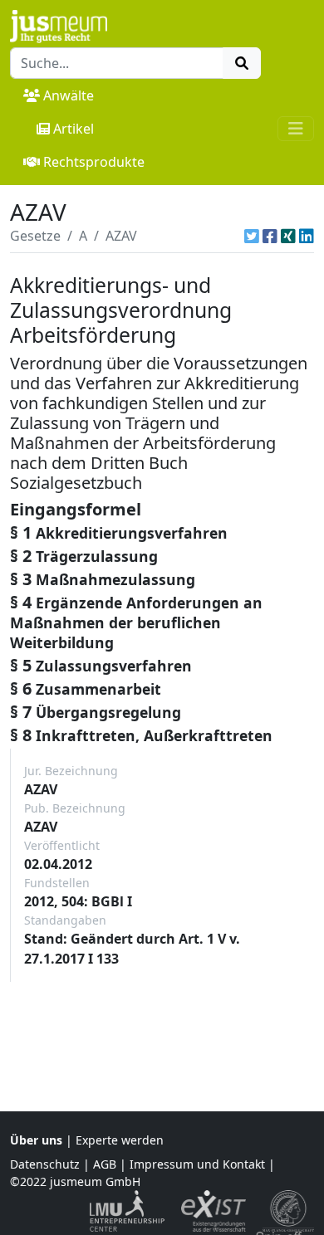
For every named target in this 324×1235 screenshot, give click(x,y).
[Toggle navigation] (295, 128)
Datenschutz (45, 1164)
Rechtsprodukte (94, 162)
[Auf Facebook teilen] (270, 236)
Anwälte (68, 95)
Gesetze (35, 236)
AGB (104, 1164)
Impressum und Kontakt (197, 1164)
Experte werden (120, 1140)
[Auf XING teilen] (288, 236)
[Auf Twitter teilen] (251, 236)
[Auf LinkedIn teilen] (306, 236)
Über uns (36, 1140)
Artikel (73, 129)
